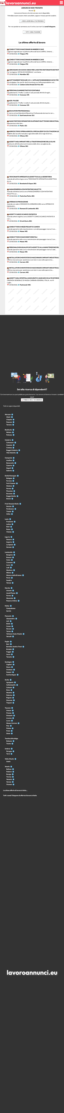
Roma (8, 529)
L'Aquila (9, 419)
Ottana (22, 136)
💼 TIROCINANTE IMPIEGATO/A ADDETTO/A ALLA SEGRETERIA (29, 177)
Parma (8, 488)
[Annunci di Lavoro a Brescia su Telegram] (13, 557)
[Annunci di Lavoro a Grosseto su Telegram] (14, 715)
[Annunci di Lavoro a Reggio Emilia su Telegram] (17, 496)
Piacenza (9, 491)
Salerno (9, 471)
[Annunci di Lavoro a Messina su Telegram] (13, 693)
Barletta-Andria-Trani (14, 647)
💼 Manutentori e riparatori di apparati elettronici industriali (33, 121)
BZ (28, 74)
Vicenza (9, 784)
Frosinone (9, 522)
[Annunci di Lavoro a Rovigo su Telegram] (13, 774)
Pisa (7, 726)
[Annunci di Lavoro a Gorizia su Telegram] (13, 506)
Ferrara (9, 481)
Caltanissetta (11, 685)
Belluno (9, 769)
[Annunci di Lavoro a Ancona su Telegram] (13, 590)
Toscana (8, 708)
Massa (22, 231)
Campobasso (10, 608)
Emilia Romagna (10, 476)
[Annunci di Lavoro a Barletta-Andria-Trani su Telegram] (23, 647)
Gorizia (9, 506)
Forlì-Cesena (10, 483)
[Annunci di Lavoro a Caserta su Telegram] (13, 465)
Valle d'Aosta (9, 759)
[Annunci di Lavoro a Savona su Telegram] (13, 547)
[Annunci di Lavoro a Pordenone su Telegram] (15, 509)
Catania (9, 687)
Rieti (8, 527)
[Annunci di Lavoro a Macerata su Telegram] (15, 598)
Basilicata (8, 430)
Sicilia (7, 680)
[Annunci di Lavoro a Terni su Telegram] (11, 754)
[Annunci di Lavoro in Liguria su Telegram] (11, 537)
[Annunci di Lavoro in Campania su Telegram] (13, 458)
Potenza (9, 435)
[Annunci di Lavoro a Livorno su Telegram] (13, 718)
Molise (7, 606)
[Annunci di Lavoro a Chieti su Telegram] (12, 417)
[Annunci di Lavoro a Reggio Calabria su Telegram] (19, 450)
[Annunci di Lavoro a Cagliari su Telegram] (13, 664)
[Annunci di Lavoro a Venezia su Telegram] (13, 779)
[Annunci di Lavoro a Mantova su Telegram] (14, 570)
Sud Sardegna (11, 675)
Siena (8, 733)
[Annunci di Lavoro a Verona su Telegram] (13, 782)
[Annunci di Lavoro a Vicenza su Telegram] (13, 784)
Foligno (22, 54)
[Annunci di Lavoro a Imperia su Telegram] (13, 542)
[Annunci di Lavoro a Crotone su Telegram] (13, 448)
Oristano (9, 670)
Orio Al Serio (24, 221)
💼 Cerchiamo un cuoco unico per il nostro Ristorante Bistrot (33, 70)
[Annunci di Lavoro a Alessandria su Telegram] (16, 619)
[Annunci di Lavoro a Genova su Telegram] (13, 539)
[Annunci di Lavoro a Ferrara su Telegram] (13, 481)
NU (27, 136)
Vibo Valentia (11, 453)
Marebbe (23, 74)
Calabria (8, 440)
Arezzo (8, 710)
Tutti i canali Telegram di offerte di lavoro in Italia (20, 795)
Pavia (8, 578)
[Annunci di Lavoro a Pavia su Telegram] (12, 578)
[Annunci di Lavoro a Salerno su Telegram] (13, 471)
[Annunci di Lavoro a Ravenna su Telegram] (14, 494)
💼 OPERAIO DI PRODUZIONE (17, 202)
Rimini (8, 499)
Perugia (9, 751)
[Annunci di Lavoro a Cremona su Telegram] (14, 562)
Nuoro (8, 667)
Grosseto (9, 715)
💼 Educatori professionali (18, 111)
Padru (22, 126)
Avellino (9, 460)
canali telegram (49, 27)
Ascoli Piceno (10, 593)
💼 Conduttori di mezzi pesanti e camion (23, 227)
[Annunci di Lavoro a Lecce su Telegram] (12, 654)
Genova (9, 539)
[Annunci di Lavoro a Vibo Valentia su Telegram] (17, 453)
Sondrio (9, 580)
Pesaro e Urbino (11, 601)
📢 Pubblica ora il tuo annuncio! (32, 400)
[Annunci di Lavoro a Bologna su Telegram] (13, 478)
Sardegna (8, 662)
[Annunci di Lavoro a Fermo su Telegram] (12, 596)
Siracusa (9, 700)
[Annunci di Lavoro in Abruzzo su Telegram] (12, 414)
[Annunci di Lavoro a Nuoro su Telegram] (12, 667)
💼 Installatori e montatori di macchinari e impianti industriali (33, 258)
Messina (9, 693)
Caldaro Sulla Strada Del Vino (30, 85)
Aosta (8, 761)
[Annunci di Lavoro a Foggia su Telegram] (13, 652)
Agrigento (9, 682)
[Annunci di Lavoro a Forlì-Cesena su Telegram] (17, 483)
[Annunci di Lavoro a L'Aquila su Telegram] (13, 419)
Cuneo (8, 626)
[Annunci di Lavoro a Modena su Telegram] (13, 486)
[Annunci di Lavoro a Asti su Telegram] (11, 621)
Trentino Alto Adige (11, 738)
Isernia (8, 611)
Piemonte (8, 616)
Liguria (7, 537)
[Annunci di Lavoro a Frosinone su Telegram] (15, 522)
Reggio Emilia (11, 496)
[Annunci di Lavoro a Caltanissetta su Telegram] (17, 685)
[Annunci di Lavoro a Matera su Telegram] (13, 432)
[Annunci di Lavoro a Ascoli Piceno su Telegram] (17, 593)
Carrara (22, 262)
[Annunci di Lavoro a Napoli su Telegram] (12, 468)
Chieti (8, 417)
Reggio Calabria (12, 450)
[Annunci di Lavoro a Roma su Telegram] (12, 529)
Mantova (9, 570)
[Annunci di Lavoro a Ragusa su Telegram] (13, 698)
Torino (8, 631)
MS (26, 231)
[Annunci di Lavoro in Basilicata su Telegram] (13, 430)
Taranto (9, 657)
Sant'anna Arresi (25, 115)
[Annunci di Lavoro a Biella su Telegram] (12, 624)
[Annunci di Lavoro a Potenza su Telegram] (13, 435)
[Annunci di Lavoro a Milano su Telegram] (12, 573)
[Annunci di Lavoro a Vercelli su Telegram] (13, 636)
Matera (8, 432)
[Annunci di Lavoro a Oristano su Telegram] (14, 670)
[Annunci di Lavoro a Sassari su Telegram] (13, 672)
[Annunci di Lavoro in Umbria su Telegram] (12, 749)
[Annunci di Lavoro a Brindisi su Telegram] (13, 649)
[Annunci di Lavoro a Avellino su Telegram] (13, 460)
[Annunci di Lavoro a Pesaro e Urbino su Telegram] (19, 601)
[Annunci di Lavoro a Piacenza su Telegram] (14, 491)
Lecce (8, 654)
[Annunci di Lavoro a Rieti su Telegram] (11, 527)
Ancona (9, 590)
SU (33, 115)
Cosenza (9, 445)
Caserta (9, 465)
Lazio (7, 519)
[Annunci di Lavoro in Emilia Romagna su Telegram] (18, 476)
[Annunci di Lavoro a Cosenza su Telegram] (14, 445)
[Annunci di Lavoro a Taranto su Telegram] (13, 657)
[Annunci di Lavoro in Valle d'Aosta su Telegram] (15, 759)
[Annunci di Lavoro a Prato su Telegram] (12, 731)
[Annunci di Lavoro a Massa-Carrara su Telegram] (18, 723)
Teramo (9, 425)
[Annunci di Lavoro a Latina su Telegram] (12, 524)
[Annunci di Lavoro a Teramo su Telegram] (13, 425)
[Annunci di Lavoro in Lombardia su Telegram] (14, 552)
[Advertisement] (32, 160)
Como (8, 560)
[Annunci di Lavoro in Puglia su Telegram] (11, 641)
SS (26, 126)
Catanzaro (10, 442)
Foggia (8, 652)
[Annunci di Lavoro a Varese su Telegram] (13, 583)
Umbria (7, 749)
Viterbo (9, 532)
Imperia (9, 542)
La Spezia (9, 545)
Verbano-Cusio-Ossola (14, 634)
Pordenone (10, 509)
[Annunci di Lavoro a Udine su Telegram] (12, 514)
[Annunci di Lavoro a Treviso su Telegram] (13, 777)
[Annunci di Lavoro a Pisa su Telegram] (11, 726)
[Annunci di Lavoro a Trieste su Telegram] (13, 511)
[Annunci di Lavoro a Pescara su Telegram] (13, 422)
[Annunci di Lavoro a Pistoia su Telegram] (13, 728)
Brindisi (9, 649)
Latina (8, 524)
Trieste (8, 511)
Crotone (9, 448)
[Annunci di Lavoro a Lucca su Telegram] (12, 721)
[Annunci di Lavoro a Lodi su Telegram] (11, 568)
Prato (8, 731)
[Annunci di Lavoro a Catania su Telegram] (13, 687)
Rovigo (8, 774)
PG (27, 54)
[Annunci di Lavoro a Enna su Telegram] (11, 690)
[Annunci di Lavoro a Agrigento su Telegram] (15, 682)
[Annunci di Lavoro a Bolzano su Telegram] (13, 741)
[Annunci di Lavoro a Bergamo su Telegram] (14, 555)
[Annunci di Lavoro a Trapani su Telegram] (13, 703)
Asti (7, 621)
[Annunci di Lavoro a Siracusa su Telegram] (14, 700)
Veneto (7, 766)
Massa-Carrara (11, 723)
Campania (8, 458)
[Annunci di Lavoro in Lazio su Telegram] (10, 519)
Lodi (7, 568)
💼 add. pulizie (13, 101)
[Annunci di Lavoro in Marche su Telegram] (11, 588)
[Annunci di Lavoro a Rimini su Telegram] (12, 499)
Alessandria (10, 619)
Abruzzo (8, 414)
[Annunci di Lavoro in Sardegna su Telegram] (13, 662)
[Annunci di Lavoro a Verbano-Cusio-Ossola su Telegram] (23, 634)
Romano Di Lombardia (27, 208)
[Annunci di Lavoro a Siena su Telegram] (12, 733)
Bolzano (9, 741)
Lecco (8, 565)
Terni (8, 754)
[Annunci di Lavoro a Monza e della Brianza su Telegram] (23, 575)
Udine (8, 514)
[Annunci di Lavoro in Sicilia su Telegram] (11, 680)
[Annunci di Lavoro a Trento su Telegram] (12, 744)
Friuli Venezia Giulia (12, 504)
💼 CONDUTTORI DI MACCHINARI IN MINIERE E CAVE (25, 49)
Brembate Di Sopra (26, 183)
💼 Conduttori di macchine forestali (22, 237)
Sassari (9, 672)
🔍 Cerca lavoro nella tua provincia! (32, 21)
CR (28, 95)
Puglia (7, 641)
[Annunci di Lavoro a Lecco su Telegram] (12, 565)
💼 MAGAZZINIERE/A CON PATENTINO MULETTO (24, 189)
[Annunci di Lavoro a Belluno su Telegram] (13, 769)
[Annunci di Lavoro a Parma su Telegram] (13, 488)
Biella (8, 624)
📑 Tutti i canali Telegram (32, 32)
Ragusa (9, 698)
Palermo (9, 695)
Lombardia (8, 552)
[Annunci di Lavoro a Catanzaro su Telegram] (15, 442)
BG (35, 183)
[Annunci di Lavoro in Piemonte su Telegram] (13, 616)
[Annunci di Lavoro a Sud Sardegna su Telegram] (17, 675)
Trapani (9, 703)
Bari (7, 644)
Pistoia (8, 728)
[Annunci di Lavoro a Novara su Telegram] (13, 629)
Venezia (9, 779)
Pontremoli (23, 285)
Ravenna (9, 494)
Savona (9, 547)
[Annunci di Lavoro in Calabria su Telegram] (12, 440)
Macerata (9, 598)
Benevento (10, 463)
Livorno (9, 718)
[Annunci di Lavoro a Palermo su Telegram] (14, 695)
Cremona (23, 95)
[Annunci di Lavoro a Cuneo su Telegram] (12, 626)
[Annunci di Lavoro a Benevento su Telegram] (15, 463)
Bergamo (9, 555)
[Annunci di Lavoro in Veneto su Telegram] (11, 766)
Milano (8, 573)
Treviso (8, 777)
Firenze (9, 713)
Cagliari (9, 664)
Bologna (9, 478)
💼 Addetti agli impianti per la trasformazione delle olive (31, 142)
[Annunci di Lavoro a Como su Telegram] (12, 560)
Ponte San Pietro (25, 196)
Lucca (8, 721)
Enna (8, 690)
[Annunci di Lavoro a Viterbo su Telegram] (13, 532)
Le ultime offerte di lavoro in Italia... (15, 790)
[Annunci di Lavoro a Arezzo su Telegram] (13, 710)
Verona (8, 782)
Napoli (8, 468)
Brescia (9, 557)
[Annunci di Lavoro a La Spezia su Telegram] (15, 545)
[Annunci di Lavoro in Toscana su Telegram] (12, 708)
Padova (9, 772)
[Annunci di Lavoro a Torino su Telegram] (12, 631)
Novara (9, 629)
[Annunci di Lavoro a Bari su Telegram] (11, 644)
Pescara (9, 422)
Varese (8, 583)
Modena (9, 486)
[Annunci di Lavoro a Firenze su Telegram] (13, 713)
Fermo (8, 596)
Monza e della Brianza (14, 575)
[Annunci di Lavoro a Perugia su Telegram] (13, 751)
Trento (8, 744)
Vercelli (9, 636)
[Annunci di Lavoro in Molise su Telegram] (11, 606)
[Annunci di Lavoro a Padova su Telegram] (13, 772)
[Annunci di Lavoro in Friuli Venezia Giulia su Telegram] (20, 504)
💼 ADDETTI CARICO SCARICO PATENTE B (22, 214)
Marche (7, 588)
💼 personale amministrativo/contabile (23, 90)
